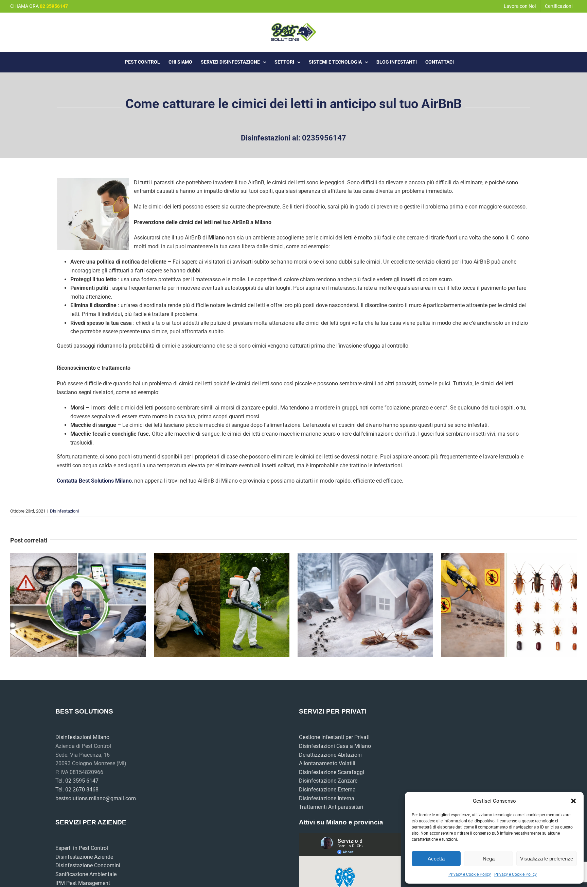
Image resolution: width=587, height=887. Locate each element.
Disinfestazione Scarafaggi (331, 772)
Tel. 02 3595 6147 (77, 780)
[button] (573, 801)
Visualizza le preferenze (546, 858)
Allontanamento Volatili (327, 763)
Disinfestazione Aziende (84, 857)
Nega (489, 858)
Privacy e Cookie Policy (469, 874)
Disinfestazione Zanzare (328, 780)
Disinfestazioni (64, 511)
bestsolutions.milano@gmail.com (95, 798)
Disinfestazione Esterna (327, 789)
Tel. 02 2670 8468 (77, 789)
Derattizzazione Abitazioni (330, 755)
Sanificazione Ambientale (86, 874)
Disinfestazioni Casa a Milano (335, 746)
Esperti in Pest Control (81, 848)
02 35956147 (54, 6)
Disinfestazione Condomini (87, 865)
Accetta (436, 858)
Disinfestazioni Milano (82, 737)
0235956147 (324, 138)
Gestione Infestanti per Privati (334, 737)
